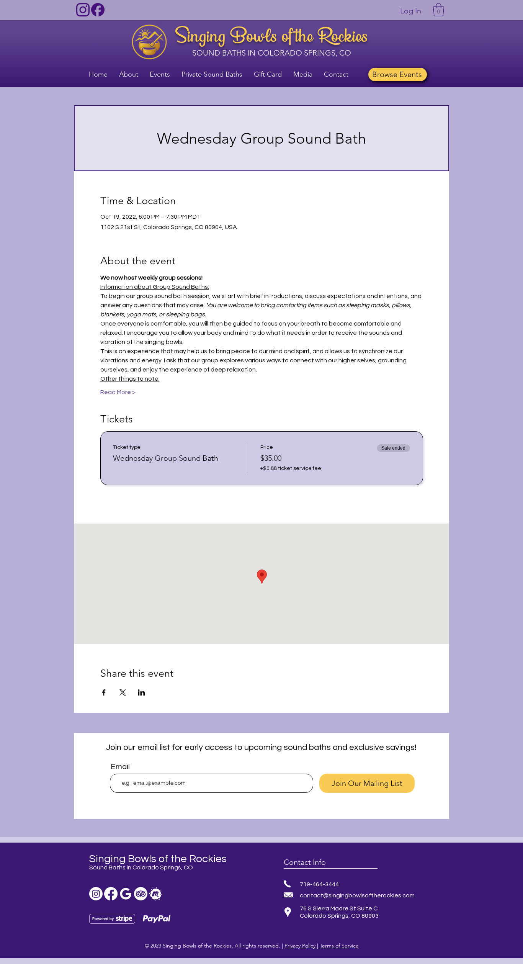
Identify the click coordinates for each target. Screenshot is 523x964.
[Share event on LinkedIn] (141, 692)
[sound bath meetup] (155, 893)
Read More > (118, 392)
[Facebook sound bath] (111, 893)
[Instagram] (96, 893)
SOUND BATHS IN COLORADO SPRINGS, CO (271, 52)
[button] (438, 9)
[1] (83, 9)
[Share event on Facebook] (104, 692)
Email (120, 767)
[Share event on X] (122, 692)
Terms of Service (339, 945)
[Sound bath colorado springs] (125, 893)
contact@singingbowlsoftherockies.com (357, 895)
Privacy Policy (300, 945)
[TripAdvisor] (140, 893)
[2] (98, 9)
